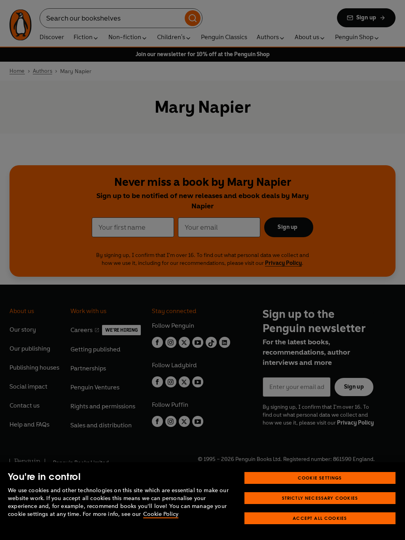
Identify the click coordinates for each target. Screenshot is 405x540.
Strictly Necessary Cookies (320, 498)
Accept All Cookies (320, 518)
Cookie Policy (160, 514)
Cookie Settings (320, 478)
